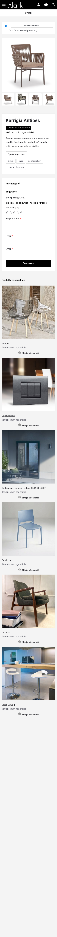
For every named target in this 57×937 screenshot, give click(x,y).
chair (21, 161)
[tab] (14, 184)
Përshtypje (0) (13, 183)
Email (9, 249)
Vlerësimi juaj (13, 207)
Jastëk (43, 142)
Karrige (9, 138)
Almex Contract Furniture (18, 127)
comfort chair (34, 161)
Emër (9, 236)
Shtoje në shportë (30, 353)
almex (10, 161)
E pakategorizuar (16, 154)
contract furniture (16, 167)
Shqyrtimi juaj (13, 218)
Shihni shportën (31, 25)
